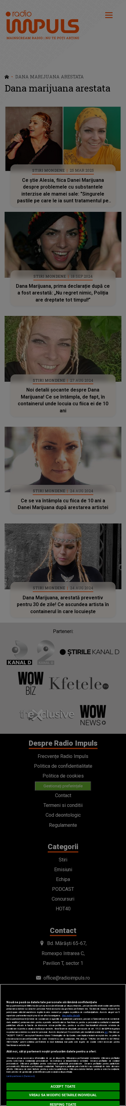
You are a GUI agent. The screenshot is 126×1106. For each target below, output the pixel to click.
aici (106, 1032)
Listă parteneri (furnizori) (20, 1076)
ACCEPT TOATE (63, 1087)
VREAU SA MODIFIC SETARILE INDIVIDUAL (63, 1095)
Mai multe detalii (71, 1015)
